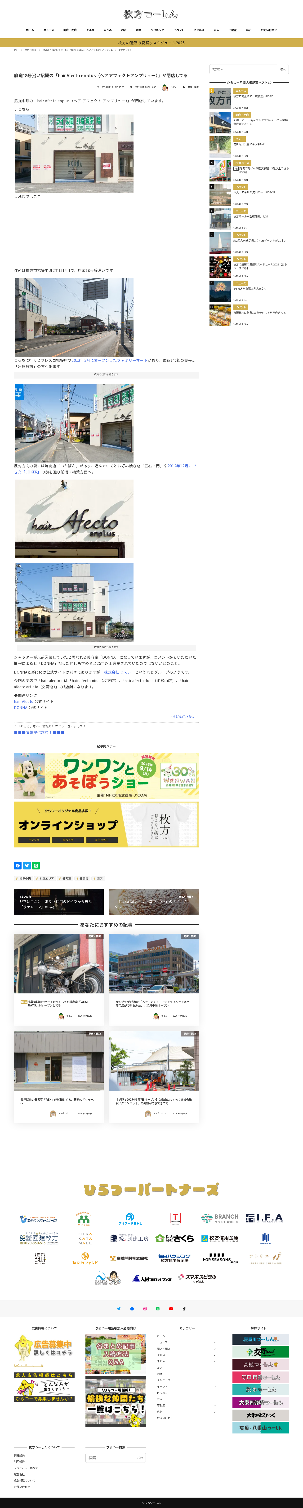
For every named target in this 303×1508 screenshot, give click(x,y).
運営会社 (19, 1474)
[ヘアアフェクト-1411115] (74, 517)
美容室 (66, 878)
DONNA (20, 707)
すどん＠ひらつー (185, 716)
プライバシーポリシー (27, 1468)
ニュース (49, 30)
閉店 (99, 878)
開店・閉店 (70, 30)
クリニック (157, 30)
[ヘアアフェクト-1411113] (74, 600)
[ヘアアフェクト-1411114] (74, 315)
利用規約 (19, 1461)
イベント (179, 30)
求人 (216, 30)
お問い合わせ (269, 30)
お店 (124, 30)
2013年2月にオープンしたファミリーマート (109, 360)
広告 (249, 30)
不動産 (233, 30)
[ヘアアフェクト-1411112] (74, 152)
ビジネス (199, 30)
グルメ (90, 30)
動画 (138, 30)
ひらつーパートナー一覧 (28, 1365)
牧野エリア (46, 878)
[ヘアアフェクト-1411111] (74, 421)
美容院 (83, 878)
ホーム (30, 30)
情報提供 (19, 1455)
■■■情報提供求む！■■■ (39, 732)
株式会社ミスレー (119, 672)
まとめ (108, 30)
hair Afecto (23, 701)
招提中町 (25, 878)
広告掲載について (24, 1480)
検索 (282, 69)
